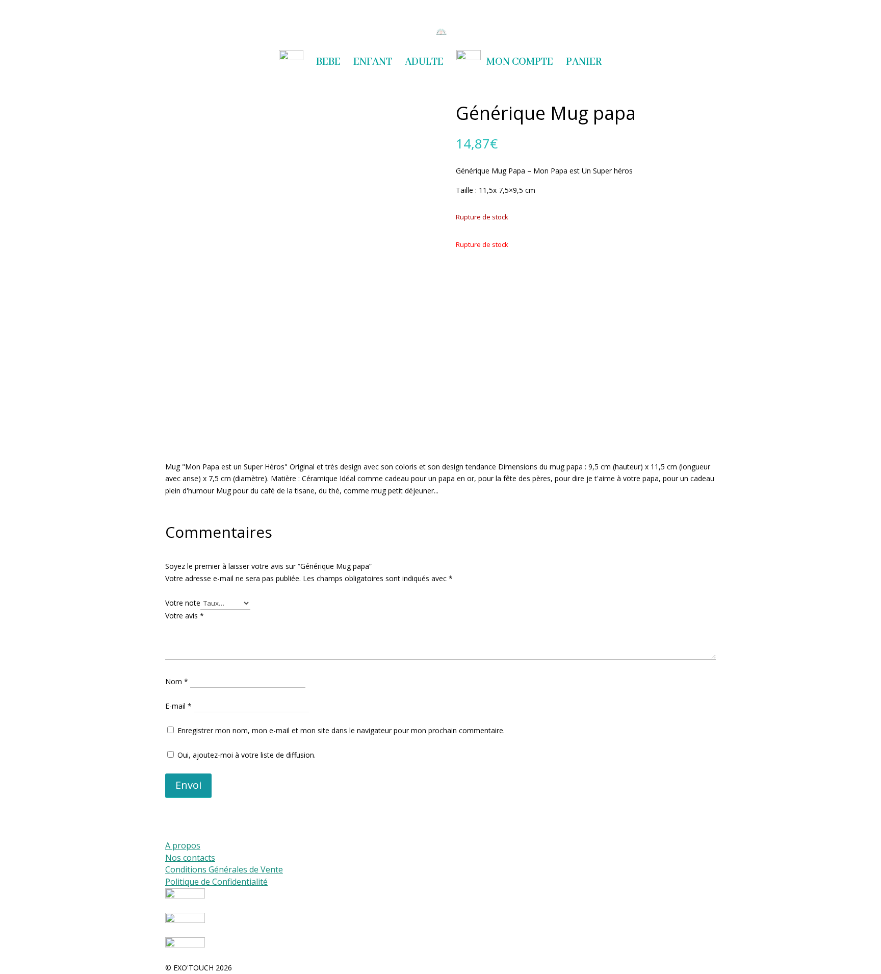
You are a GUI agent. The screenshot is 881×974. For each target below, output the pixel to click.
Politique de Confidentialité (216, 881)
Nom (176, 681)
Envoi (188, 785)
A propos (182, 845)
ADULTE (424, 63)
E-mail (178, 706)
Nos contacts (190, 857)
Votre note (182, 603)
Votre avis (184, 615)
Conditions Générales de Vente (224, 869)
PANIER (584, 63)
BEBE (328, 63)
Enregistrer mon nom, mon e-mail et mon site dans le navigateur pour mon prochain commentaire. (341, 730)
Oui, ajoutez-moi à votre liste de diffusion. (245, 755)
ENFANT (372, 63)
